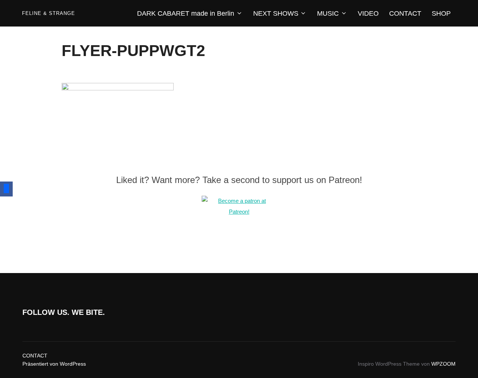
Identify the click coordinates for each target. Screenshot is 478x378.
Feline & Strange (48, 13)
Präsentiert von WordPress (54, 364)
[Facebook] (6, 189)
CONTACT (405, 13)
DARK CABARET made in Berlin (185, 13)
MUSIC (328, 13)
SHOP (441, 13)
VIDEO (368, 13)
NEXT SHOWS (275, 13)
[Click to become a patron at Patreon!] (239, 211)
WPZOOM (443, 364)
